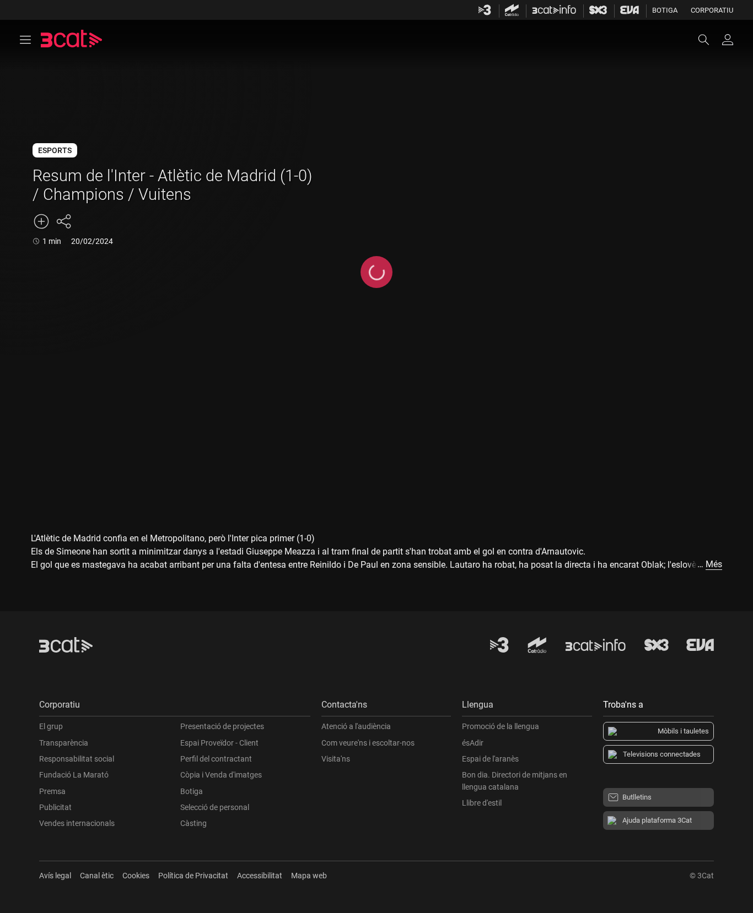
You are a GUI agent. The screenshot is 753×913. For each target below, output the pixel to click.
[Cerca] (709, 39)
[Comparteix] (63, 221)
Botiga (664, 10)
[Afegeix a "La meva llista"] (41, 221)
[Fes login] (727, 39)
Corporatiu (712, 10)
